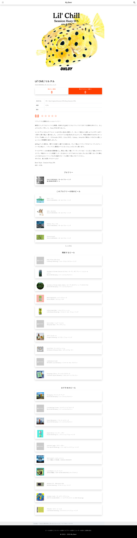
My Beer (68, 2)
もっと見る (68, 246)
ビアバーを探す (69, 530)
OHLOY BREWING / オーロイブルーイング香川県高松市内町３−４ (59, 180)
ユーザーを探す (79, 530)
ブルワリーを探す (59, 530)
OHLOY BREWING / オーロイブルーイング (45, 84)
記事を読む (88, 530)
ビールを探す (49, 530)
